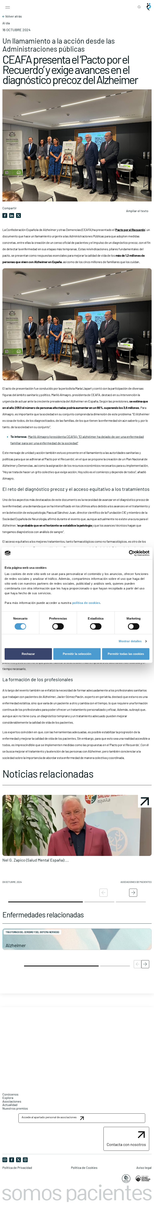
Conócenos (10, 1094)
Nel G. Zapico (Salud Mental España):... (35, 860)
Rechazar (28, 654)
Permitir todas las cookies (126, 654)
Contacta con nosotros (126, 1144)
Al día (6, 23)
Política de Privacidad (17, 1167)
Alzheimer (16, 945)
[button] (77, 840)
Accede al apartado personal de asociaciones (49, 1117)
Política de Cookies (84, 1167)
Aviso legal (144, 1167)
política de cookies (86, 602)
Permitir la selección (77, 654)
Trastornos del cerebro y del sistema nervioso (32, 932)
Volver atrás (13, 16)
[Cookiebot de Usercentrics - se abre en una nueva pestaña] (131, 553)
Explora (7, 1098)
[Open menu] (7, 7)
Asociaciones (11, 1101)
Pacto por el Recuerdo (130, 230)
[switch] (58, 626)
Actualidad (9, 1105)
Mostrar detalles (130, 641)
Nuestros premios (15, 1108)
